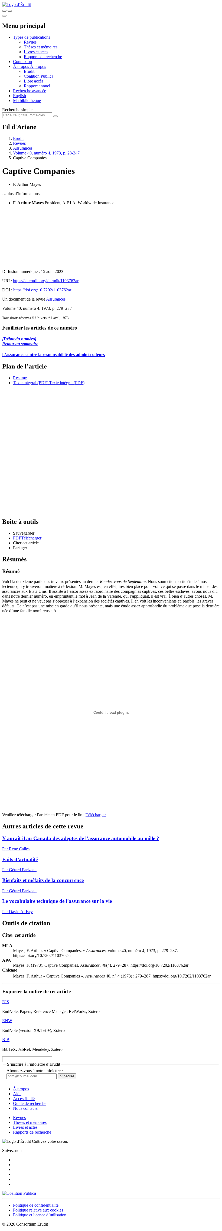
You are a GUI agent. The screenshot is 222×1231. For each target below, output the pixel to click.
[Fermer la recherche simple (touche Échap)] (10, 11)
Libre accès (33, 81)
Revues (30, 42)
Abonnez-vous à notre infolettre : (34, 1070)
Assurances (22, 148)
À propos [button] (21, 66)
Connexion (22, 61)
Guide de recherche (29, 1103)
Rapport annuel (37, 86)
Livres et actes (36, 52)
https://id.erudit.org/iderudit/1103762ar (46, 280)
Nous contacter (26, 1108)
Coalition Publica (38, 76)
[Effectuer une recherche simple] (4, 11)
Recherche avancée (29, 90)
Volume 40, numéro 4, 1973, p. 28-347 (46, 153)
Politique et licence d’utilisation (39, 1215)
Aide (17, 1093)
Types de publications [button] (31, 37)
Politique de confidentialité (35, 1205)
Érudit (29, 71)
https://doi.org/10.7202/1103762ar (42, 290)
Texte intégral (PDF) (30, 382)
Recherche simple (17, 109)
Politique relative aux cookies (38, 1210)
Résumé (20, 378)
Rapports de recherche (43, 56)
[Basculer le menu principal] (4, 16)
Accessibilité (24, 1098)
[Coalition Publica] (19, 1193)
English (19, 95)
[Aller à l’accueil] (16, 4)
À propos (38, 66)
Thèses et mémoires (40, 47)
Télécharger (96, 814)
